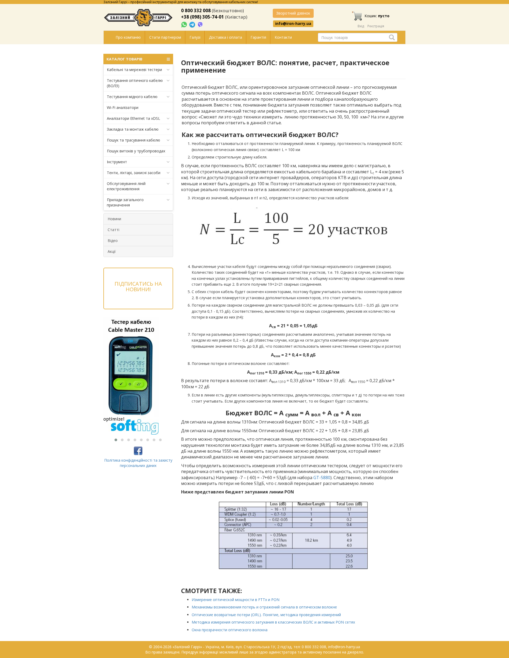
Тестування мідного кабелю (132, 96)
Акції (112, 251)
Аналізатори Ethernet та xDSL (133, 118)
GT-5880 (321, 477)
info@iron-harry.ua (293, 23)
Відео (113, 240)
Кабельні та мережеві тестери (134, 69)
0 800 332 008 (196, 10)
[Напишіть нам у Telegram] (192, 24)
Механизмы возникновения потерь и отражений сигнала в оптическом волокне (264, 607)
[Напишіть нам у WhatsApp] (184, 24)
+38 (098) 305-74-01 (202, 17)
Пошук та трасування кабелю (133, 140)
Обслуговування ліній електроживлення (126, 186)
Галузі (195, 37)
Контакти (283, 37)
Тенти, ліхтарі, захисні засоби (133, 172)
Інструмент (117, 161)
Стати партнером (165, 37)
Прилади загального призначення (125, 202)
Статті (113, 229)
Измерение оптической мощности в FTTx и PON (235, 599)
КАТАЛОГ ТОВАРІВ (124, 58)
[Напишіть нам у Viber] (200, 24)
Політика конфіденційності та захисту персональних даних (138, 463)
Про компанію (128, 37)
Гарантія (258, 37)
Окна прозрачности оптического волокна (229, 629)
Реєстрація (375, 26)
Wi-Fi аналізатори (122, 107)
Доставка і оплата (225, 37)
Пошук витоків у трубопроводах (136, 150)
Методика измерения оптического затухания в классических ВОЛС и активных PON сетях (273, 622)
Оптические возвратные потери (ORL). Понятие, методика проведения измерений (266, 614)
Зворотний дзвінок (293, 13)
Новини (114, 218)
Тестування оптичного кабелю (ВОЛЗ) (135, 83)
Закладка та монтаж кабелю (133, 129)
